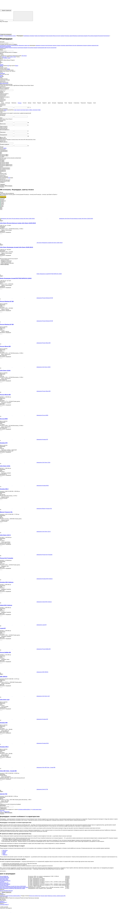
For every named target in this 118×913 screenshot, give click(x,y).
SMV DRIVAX (3, 676)
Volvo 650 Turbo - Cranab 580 (8, 771)
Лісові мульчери (49, 35)
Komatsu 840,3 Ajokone (6, 582)
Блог (39, 895)
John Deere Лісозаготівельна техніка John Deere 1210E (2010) (18, 223)
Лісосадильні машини (93, 35)
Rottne (3, 853)
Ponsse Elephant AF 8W (7, 301)
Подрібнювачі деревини (28, 35)
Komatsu (4, 851)
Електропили (106, 35)
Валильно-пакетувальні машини (80, 35)
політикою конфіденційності (24, 809)
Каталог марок (44, 895)
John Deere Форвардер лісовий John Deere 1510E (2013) (16, 247)
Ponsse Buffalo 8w (4, 876)
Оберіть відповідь (4, 264)
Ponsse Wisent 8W (5, 346)
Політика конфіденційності (15, 895)
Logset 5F (3, 628)
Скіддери (62, 35)
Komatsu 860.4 (4, 489)
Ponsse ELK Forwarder (6, 558)
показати (2, 184)
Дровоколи (42, 35)
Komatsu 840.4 (4, 746)
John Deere (5, 850)
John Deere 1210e (5, 466)
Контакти (11, 890)
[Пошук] (23, 16)
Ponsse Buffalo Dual (4, 877)
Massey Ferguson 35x (6, 512)
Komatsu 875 (3, 443)
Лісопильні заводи (69, 35)
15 (4, 811)
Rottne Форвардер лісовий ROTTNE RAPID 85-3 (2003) (15, 278)
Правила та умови (4, 895)
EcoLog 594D (4, 418)
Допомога (6, 890)
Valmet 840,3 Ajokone (6, 605)
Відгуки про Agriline (33, 895)
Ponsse (4, 852)
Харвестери (37, 35)
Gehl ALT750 (3, 794)
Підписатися (3, 808)
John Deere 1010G (5, 370)
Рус (2, 893)
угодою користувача (36, 809)
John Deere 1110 (4, 699)
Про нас (2, 890)
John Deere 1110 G (5, 535)
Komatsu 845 (3, 722)
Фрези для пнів (56, 35)
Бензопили (100, 35)
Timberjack (4, 854)
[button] (59, 28)
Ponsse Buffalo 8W (5, 652)
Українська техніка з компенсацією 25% (57, 895)
